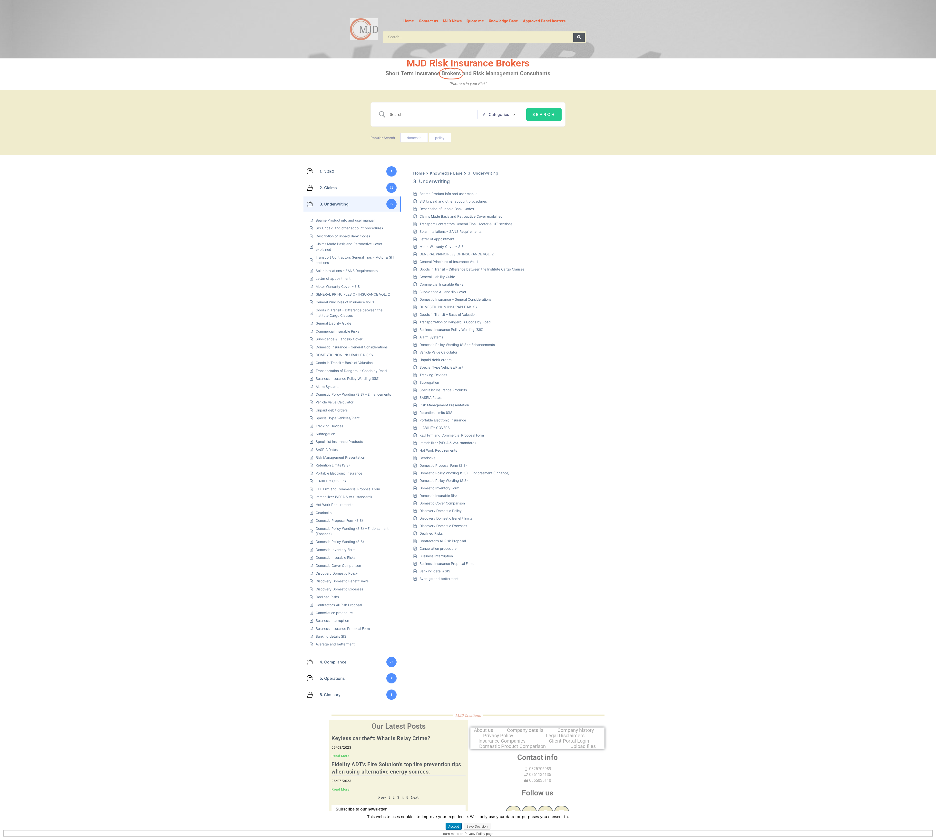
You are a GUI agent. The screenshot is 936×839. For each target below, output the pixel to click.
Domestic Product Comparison (512, 746)
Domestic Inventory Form (439, 488)
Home (408, 21)
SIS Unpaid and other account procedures (453, 201)
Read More (341, 756)
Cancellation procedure (438, 548)
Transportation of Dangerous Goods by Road (455, 322)
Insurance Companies (502, 741)
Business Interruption (436, 556)
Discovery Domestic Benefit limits (445, 518)
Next (415, 797)
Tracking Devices (433, 375)
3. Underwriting (483, 173)
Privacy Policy (498, 735)
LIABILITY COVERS (434, 428)
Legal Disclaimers (565, 735)
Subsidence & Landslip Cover (442, 292)
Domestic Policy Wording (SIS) (443, 480)
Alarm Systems (431, 337)
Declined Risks (431, 533)
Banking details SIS (434, 571)
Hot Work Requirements (438, 450)
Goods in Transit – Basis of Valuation (448, 314)
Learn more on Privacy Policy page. (468, 834)
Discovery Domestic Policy (440, 511)
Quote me (475, 21)
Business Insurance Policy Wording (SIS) (451, 329)
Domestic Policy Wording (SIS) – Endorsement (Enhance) (464, 473)
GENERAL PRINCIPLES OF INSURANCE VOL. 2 (456, 254)
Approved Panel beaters (544, 21)
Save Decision (477, 826)
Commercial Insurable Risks (441, 284)
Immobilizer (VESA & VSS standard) (447, 443)
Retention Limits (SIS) (436, 412)
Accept (453, 826)
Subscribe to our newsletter (361, 809)
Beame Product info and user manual (448, 194)
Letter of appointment (436, 239)
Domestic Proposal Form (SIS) (443, 465)
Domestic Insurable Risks (439, 496)
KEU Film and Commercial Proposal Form (451, 435)
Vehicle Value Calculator (438, 352)
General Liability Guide (437, 277)
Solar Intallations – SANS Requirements (450, 231)
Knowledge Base (503, 21)
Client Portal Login (569, 741)
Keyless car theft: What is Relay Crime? (381, 738)
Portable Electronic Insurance (442, 420)
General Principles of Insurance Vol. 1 (448, 262)
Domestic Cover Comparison (442, 503)
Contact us (428, 21)
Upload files (583, 746)
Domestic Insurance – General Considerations (455, 299)
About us (483, 730)
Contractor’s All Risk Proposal (442, 541)
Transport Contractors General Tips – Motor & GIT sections (465, 224)
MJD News (452, 21)
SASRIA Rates (430, 397)
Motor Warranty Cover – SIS (441, 246)
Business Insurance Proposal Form (446, 563)
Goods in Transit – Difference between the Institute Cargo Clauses (471, 269)
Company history (575, 730)
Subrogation (429, 382)
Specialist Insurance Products (443, 390)
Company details (525, 730)
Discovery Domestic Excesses (443, 526)
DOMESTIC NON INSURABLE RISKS (448, 307)
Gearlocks (427, 458)
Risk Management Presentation (444, 405)
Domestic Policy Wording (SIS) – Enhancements (457, 345)
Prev (382, 797)
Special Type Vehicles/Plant (441, 367)
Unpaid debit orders (435, 360)
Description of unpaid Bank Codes (446, 209)
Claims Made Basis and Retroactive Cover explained (461, 216)
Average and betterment (438, 579)
